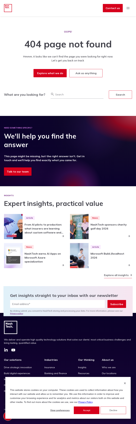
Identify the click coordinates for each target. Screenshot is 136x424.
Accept (86, 410)
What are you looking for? (24, 94)
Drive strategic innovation (18, 367)
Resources (83, 373)
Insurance (49, 367)
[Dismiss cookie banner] (125, 384)
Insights (82, 367)
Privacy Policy (85, 402)
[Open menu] (128, 8)
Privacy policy (16, 313)
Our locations (109, 373)
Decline (113, 410)
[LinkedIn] (6, 351)
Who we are (109, 367)
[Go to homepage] (8, 8)
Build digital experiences (17, 373)
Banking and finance (55, 373)
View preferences (60, 410)
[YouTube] (13, 351)
